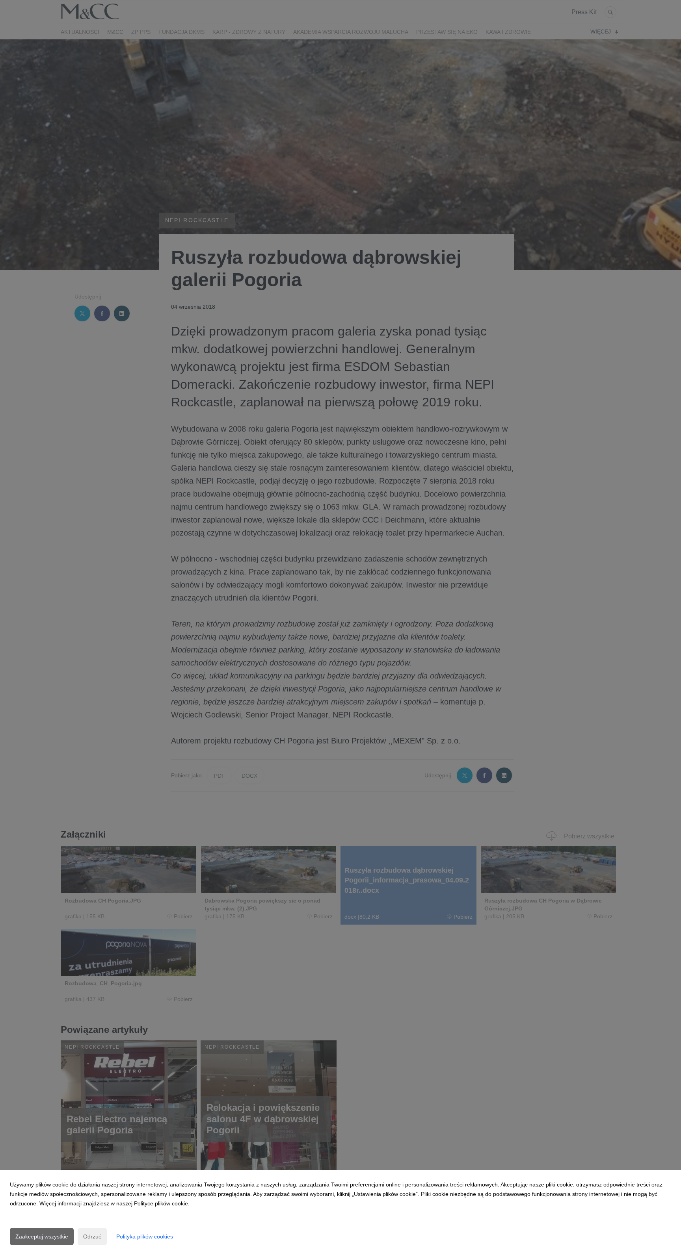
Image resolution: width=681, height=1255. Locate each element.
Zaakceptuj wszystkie (41, 1236)
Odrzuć (92, 1236)
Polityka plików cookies (144, 1236)
